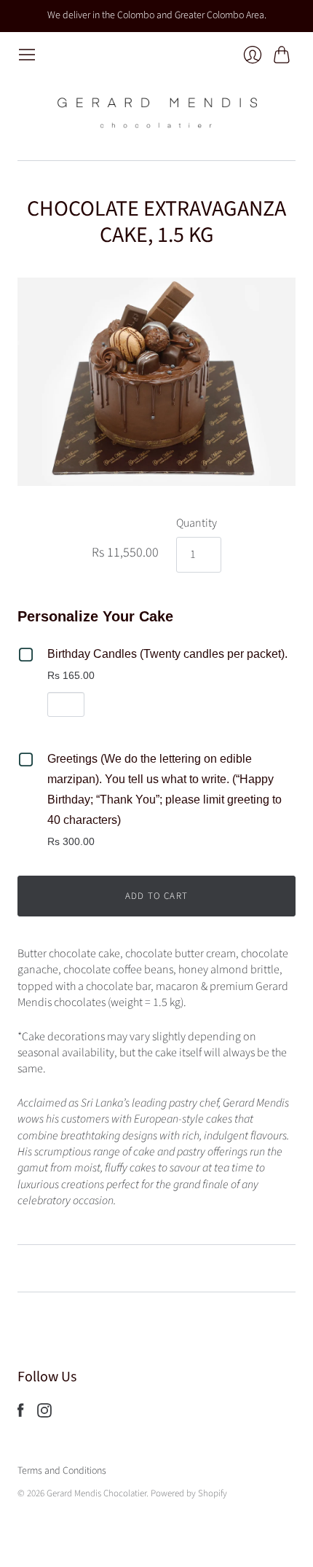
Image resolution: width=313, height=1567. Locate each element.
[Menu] (27, 54)
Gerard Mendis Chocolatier (96, 1493)
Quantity (196, 523)
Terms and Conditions (61, 1471)
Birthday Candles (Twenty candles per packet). (167, 654)
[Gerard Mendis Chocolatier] (156, 112)
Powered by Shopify (189, 1493)
